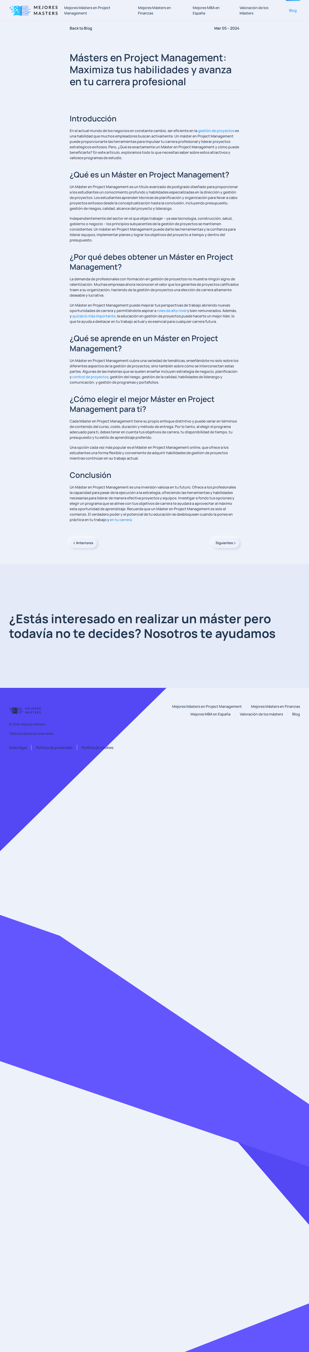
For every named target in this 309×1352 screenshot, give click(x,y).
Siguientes (224, 542)
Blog (293, 10)
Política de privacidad (54, 747)
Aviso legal (18, 747)
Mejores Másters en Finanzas (154, 10)
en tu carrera (121, 519)
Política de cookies (97, 747)
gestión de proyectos (216, 130)
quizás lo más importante (93, 316)
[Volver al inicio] (35, 10)
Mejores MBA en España (206, 10)
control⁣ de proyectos (90, 376)
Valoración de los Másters (254, 10)
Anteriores (84, 542)
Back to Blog (81, 28)
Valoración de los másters (261, 714)
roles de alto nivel (171, 310)
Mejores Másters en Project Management (87, 10)
